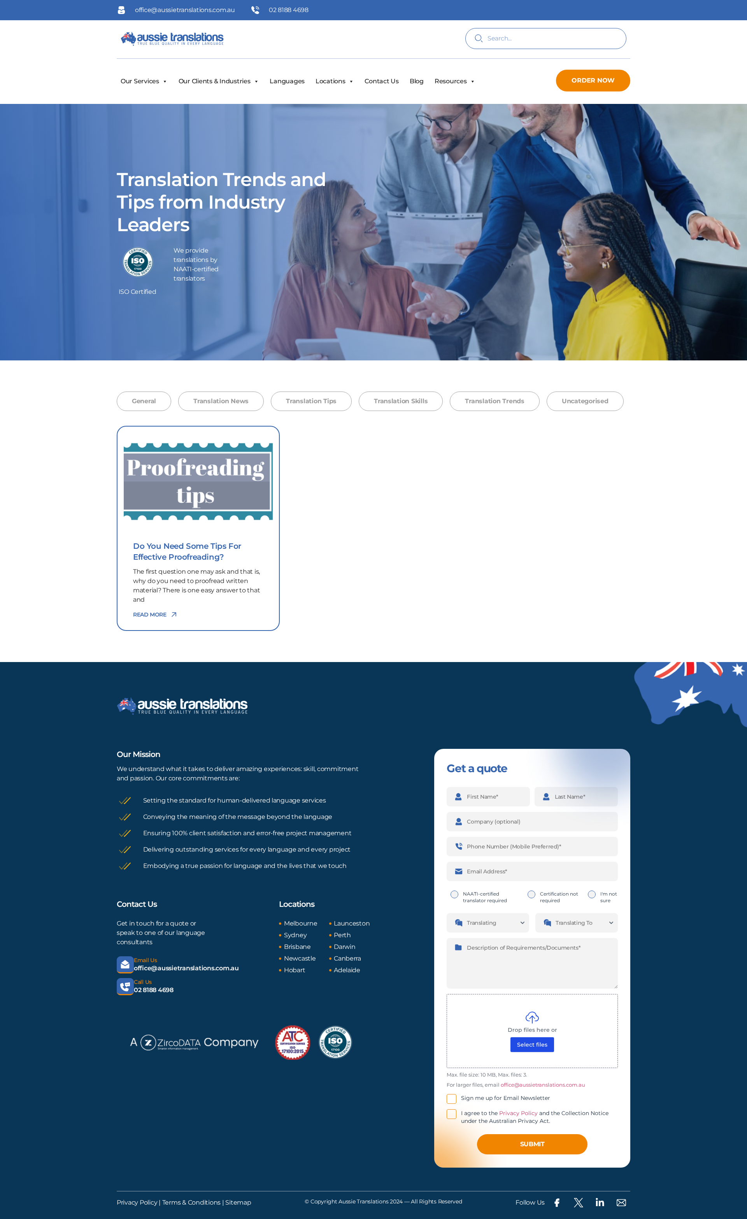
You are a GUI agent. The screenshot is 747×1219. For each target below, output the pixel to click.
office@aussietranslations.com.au (186, 968)
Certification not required (559, 897)
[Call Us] (125, 986)
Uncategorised (585, 401)
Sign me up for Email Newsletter (505, 1097)
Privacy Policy (518, 1113)
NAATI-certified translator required (485, 897)
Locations (330, 81)
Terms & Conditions (191, 1202)
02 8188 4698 (154, 990)
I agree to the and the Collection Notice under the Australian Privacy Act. (534, 1117)
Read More (149, 614)
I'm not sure (608, 897)
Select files (532, 1044)
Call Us (143, 981)
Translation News (221, 401)
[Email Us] (125, 964)
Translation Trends (494, 401)
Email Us (145, 960)
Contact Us (381, 81)
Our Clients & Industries (215, 81)
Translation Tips (311, 401)
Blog (417, 81)
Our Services (140, 81)
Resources (451, 81)
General (144, 401)
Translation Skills (401, 401)
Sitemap (238, 1202)
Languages (287, 81)
